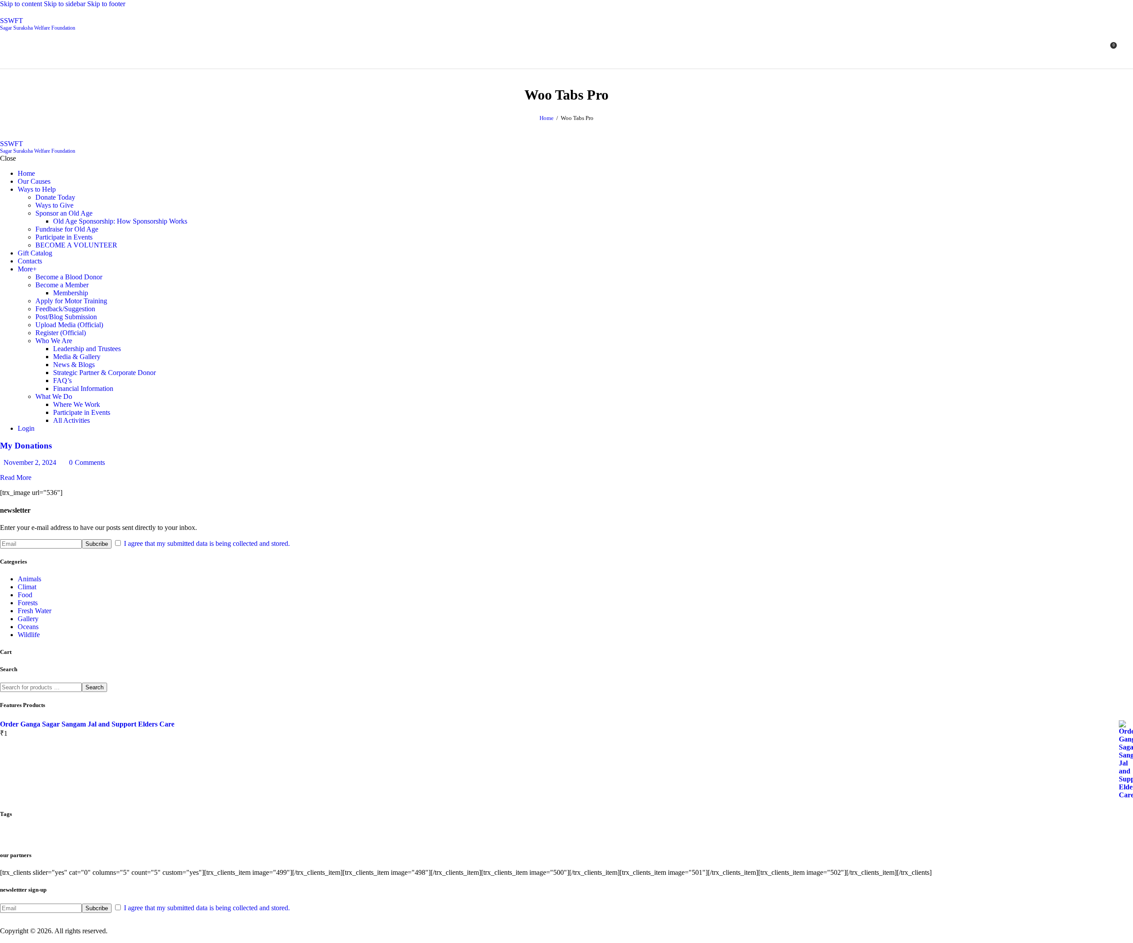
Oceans (28, 626)
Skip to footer (106, 4)
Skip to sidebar (64, 4)
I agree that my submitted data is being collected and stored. (207, 543)
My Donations (26, 445)
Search (94, 687)
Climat (27, 587)
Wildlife (29, 634)
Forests (28, 603)
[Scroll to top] (5, 939)
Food (25, 595)
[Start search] (1127, 48)
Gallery (28, 618)
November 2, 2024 (30, 462)
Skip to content (21, 4)
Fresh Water (34, 610)
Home (547, 118)
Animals (29, 579)
